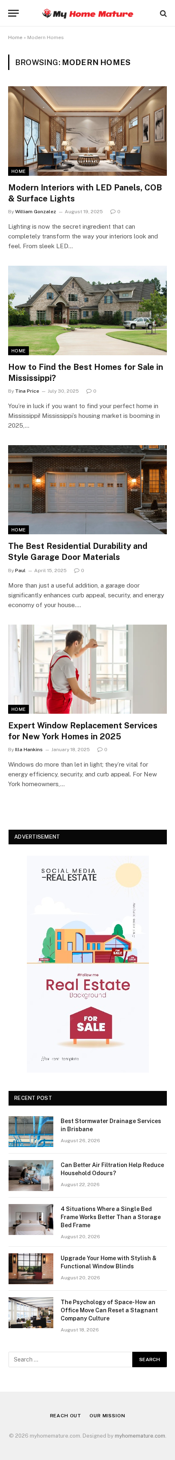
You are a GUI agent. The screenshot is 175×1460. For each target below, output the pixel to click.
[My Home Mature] (87, 13)
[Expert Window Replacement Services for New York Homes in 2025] (87, 669)
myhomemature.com (140, 1436)
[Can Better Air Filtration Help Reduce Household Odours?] (31, 1175)
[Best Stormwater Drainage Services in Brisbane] (31, 1131)
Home (15, 37)
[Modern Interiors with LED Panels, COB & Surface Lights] (87, 130)
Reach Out (66, 1415)
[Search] (162, 13)
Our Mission (107, 1415)
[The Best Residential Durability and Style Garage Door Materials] (87, 489)
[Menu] (13, 13)
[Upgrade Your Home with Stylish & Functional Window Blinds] (31, 1268)
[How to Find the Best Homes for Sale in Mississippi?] (87, 310)
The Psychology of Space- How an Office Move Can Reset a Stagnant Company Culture (109, 1310)
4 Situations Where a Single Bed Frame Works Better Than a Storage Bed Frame (111, 1217)
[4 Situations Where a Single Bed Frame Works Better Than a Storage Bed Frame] (31, 1219)
